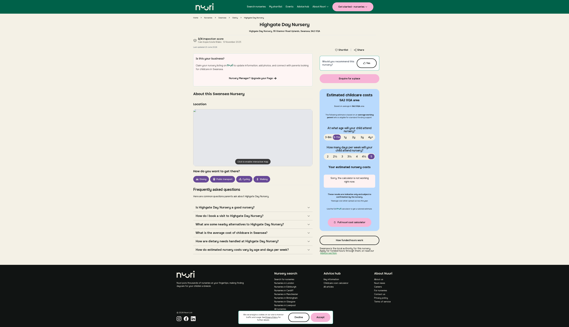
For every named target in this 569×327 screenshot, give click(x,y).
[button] (253, 137)
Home (195, 18)
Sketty (235, 18)
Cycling (246, 179)
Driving (203, 179)
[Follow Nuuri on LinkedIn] (193, 318)
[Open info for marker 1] (253, 137)
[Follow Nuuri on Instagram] (179, 318)
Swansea (222, 18)
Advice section (328, 253)
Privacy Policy (271, 317)
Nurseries (208, 18)
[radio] (328, 137)
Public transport (224, 179)
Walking (264, 179)
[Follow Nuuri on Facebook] (186, 318)
